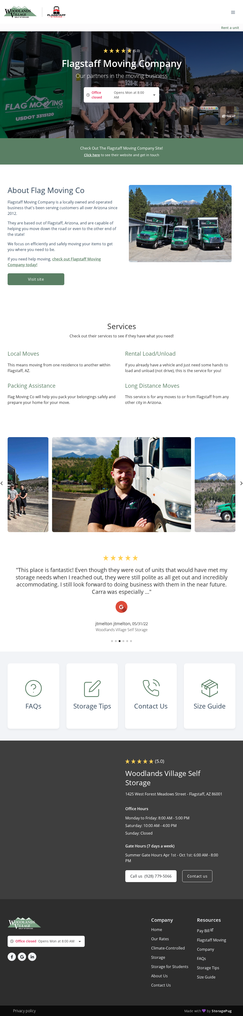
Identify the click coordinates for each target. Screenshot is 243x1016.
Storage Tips (208, 967)
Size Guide (206, 977)
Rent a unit (230, 27)
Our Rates (160, 938)
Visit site (36, 279)
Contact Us (161, 985)
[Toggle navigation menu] (235, 12)
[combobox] (121, 95)
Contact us (197, 876)
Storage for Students (169, 966)
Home (156, 929)
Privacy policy (24, 1010)
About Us (159, 975)
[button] (188, 115)
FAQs (201, 958)
